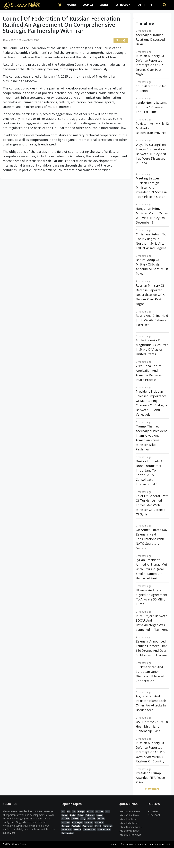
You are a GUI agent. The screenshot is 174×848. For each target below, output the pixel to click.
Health (140, 4)
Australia (76, 826)
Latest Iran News (128, 819)
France (75, 819)
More (12, 832)
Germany (107, 826)
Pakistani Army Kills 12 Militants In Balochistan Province (152, 128)
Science (104, 4)
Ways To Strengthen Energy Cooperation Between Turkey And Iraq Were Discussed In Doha (151, 154)
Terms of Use (144, 844)
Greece (91, 819)
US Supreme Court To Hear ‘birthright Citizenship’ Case (152, 726)
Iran (108, 811)
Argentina (87, 826)
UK (63, 811)
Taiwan (65, 819)
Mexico (77, 829)
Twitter (154, 811)
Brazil (98, 826)
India (72, 815)
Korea (99, 815)
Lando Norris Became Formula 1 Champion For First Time (151, 107)
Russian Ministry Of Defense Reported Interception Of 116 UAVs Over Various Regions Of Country (150, 752)
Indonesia (66, 829)
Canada (65, 826)
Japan (64, 815)
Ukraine (65, 822)
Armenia (99, 822)
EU (74, 811)
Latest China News (129, 815)
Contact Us (128, 844)
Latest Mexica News (130, 834)
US (68, 811)
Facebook (154, 815)
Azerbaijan (77, 822)
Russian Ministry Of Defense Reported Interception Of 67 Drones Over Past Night (150, 65)
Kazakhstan (67, 833)
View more (152, 789)
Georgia (88, 822)
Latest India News (128, 823)
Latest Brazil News (129, 831)
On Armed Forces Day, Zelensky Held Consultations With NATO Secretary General (152, 539)
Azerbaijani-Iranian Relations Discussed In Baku (152, 39)
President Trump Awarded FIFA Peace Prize (150, 777)
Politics (72, 4)
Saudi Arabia (89, 829)
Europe (81, 811)
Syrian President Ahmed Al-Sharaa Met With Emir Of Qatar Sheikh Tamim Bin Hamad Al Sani (151, 569)
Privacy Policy (161, 844)
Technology (122, 4)
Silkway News (19, 843)
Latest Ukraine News (130, 827)
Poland (101, 819)
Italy (83, 819)
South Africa (104, 829)
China (80, 815)
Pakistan (90, 815)
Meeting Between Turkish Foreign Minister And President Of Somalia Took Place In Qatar (151, 187)
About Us (114, 844)
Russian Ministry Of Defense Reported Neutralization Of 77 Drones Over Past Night (151, 294)
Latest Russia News (129, 811)
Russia (90, 811)
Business (88, 4)
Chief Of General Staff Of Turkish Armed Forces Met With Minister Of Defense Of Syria (152, 505)
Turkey (99, 811)
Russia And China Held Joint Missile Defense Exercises (152, 320)
